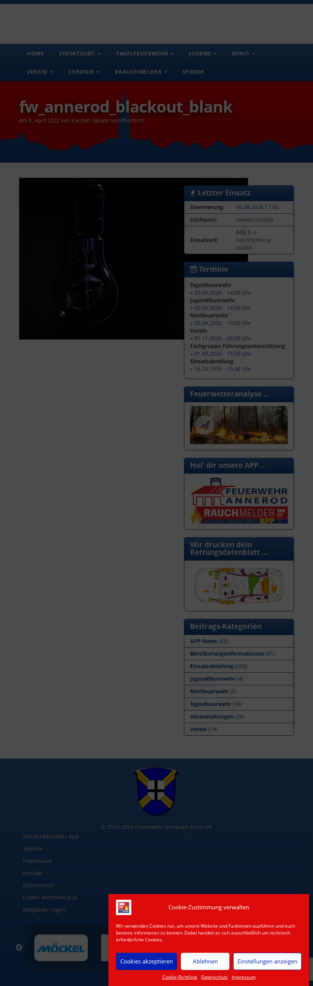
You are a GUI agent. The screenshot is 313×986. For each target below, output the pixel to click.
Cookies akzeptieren (146, 961)
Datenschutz (214, 977)
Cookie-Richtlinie (179, 977)
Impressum (244, 977)
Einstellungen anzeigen (267, 961)
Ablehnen (205, 961)
